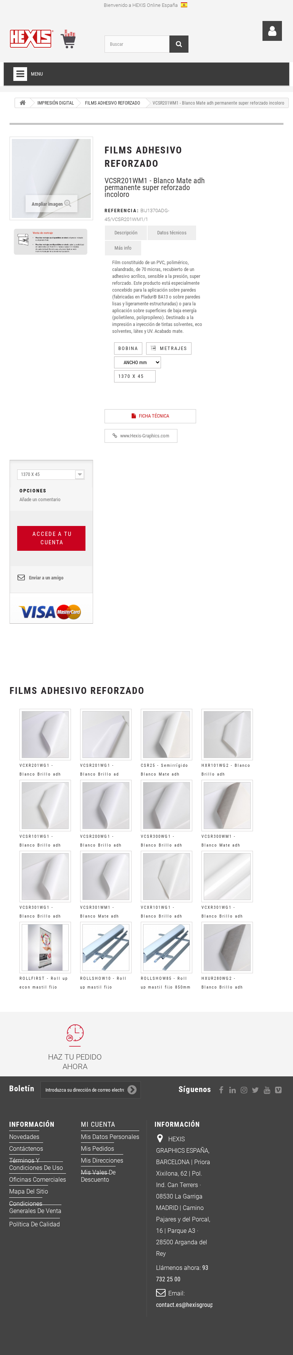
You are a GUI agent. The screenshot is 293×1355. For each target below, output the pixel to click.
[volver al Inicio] (22, 103)
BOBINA (128, 348)
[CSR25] (166, 734)
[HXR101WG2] (227, 734)
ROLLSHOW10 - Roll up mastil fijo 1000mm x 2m (103, 987)
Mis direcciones (102, 1160)
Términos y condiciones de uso (36, 1164)
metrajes (173, 348)
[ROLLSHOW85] (166, 947)
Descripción (125, 233)
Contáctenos (26, 1148)
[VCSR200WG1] (106, 805)
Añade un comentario (40, 495)
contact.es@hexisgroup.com (190, 1304)
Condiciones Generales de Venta (35, 1207)
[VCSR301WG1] (45, 876)
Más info (123, 248)
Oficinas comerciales (37, 1179)
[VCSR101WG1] (45, 805)
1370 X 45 (131, 376)
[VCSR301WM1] (106, 876)
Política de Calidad (34, 1224)
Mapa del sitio (28, 1191)
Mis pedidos (97, 1148)
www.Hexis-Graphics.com (144, 436)
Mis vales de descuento (98, 1176)
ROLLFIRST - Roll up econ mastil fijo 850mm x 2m (43, 987)
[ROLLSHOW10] (106, 947)
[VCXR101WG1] (166, 876)
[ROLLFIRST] (45, 947)
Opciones (33, 491)
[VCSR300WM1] (227, 805)
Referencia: (122, 210)
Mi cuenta (98, 1124)
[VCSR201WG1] (106, 734)
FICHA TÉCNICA (153, 416)
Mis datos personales (110, 1136)
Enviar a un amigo (46, 578)
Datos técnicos (172, 233)
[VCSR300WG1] (166, 805)
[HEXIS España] (51, 37)
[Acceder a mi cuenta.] (272, 31)
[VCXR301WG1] (227, 876)
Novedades (24, 1136)
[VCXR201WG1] (45, 734)
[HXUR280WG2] (227, 947)
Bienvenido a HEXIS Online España (141, 5)
